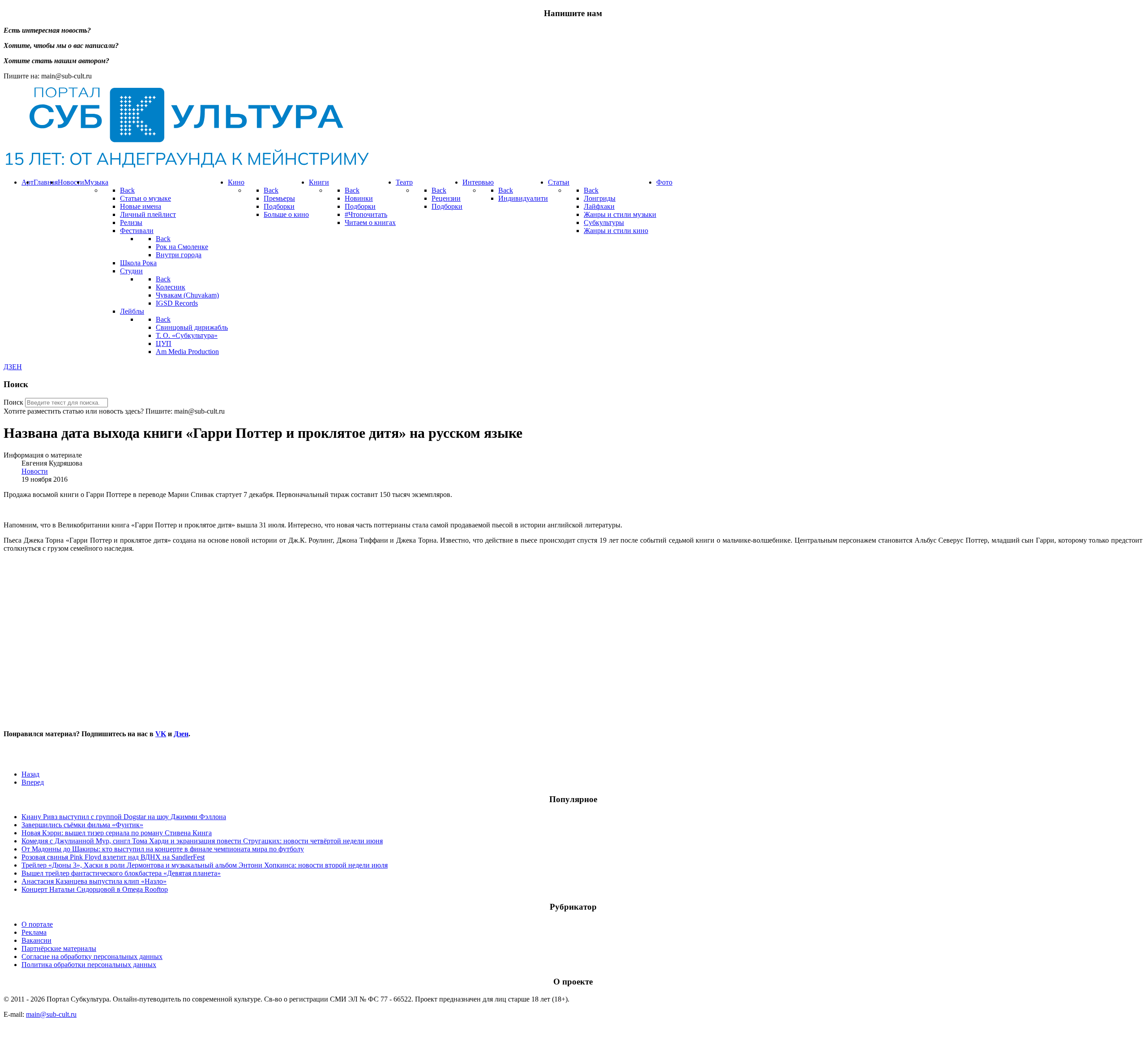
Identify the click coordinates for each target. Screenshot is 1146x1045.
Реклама (34, 932)
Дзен (181, 734)
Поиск (13, 402)
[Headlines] (186, 167)
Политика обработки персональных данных (88, 964)
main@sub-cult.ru (51, 1014)
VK (160, 734)
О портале (37, 924)
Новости (34, 471)
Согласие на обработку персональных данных (91, 956)
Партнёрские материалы (58, 948)
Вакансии (36, 940)
